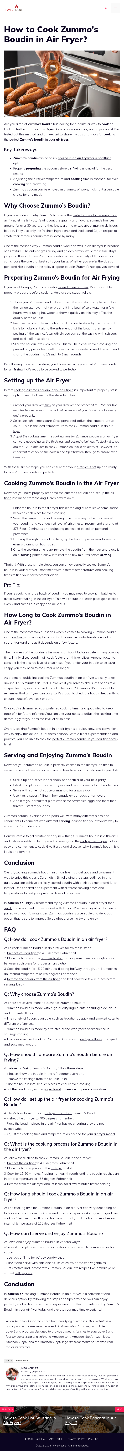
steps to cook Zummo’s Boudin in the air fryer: (59, 1158)
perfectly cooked (49, 883)
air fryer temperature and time (61, 179)
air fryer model (104, 1134)
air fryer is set (86, 467)
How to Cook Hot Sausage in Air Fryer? (29, 1420)
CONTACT (93, 1439)
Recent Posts (22, 1360)
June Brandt (29, 1368)
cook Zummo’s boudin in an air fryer (73, 447)
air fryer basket (58, 508)
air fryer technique (93, 841)
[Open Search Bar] (106, 8)
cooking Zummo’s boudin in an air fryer (66, 678)
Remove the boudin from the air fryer (33, 979)
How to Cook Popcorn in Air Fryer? (90, 1420)
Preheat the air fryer (20, 1118)
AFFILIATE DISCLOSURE (49, 1439)
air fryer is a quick (73, 729)
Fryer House (39, 1371)
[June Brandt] (12, 1379)
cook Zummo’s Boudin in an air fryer (38, 948)
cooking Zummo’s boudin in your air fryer (43, 390)
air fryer (48, 599)
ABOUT (29, 1439)
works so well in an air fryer (83, 246)
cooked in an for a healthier (84, 158)
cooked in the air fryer (81, 765)
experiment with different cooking (65, 888)
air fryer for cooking (59, 1113)
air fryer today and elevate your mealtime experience (64, 1309)
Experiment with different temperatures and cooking (75, 570)
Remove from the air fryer (25, 1184)
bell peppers (23, 1273)
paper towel (52, 1089)
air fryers (32, 693)
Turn (47, 405)
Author (9, 1360)
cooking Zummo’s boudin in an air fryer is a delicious (53, 872)
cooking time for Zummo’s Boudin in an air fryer (48, 1208)
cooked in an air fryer (73, 287)
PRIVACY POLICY (75, 1439)
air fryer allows (91, 1039)
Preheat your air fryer (22, 953)
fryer (115, 436)
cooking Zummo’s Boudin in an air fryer (53, 1294)
